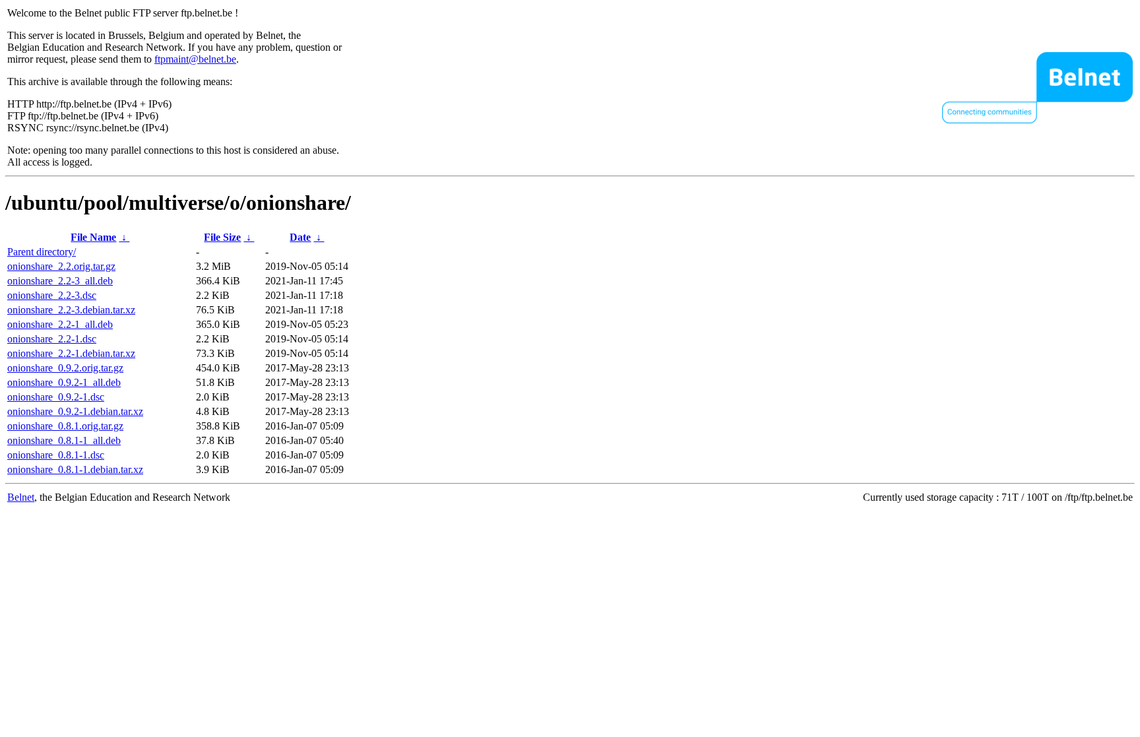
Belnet (20, 497)
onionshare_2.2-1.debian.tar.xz (71, 353)
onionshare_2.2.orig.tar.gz (61, 266)
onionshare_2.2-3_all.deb (60, 280)
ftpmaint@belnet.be (195, 59)
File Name (93, 237)
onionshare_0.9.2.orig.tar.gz (65, 367)
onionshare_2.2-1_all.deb (60, 324)
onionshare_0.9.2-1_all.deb (64, 382)
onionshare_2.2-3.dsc (51, 295)
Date (300, 237)
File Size (222, 237)
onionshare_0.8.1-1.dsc (55, 455)
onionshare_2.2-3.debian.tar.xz (71, 309)
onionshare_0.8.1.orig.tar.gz (65, 426)
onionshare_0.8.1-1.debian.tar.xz (75, 469)
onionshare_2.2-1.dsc (51, 338)
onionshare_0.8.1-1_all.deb (64, 440)
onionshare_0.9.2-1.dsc (55, 396)
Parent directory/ (41, 251)
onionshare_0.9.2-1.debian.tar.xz (75, 411)
